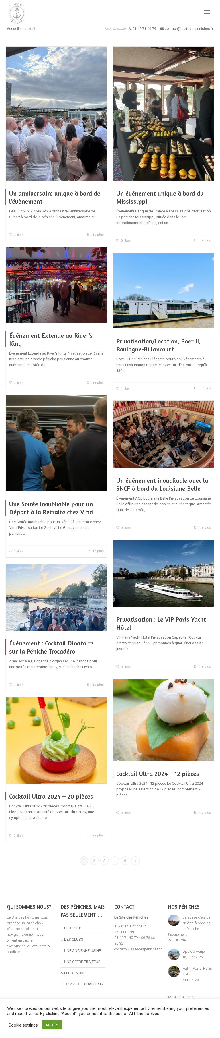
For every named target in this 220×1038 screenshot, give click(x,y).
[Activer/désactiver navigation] (207, 12)
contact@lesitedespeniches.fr (138, 949)
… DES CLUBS (72, 939)
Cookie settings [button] (23, 1025)
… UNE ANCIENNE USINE (81, 950)
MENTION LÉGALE (183, 997)
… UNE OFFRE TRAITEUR (81, 962)
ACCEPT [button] (52, 1025)
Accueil (13, 29)
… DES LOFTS (72, 928)
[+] (56, 114)
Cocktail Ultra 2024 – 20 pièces (51, 796)
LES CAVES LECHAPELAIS (82, 984)
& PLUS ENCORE (74, 973)
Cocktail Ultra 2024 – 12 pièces (157, 773)
